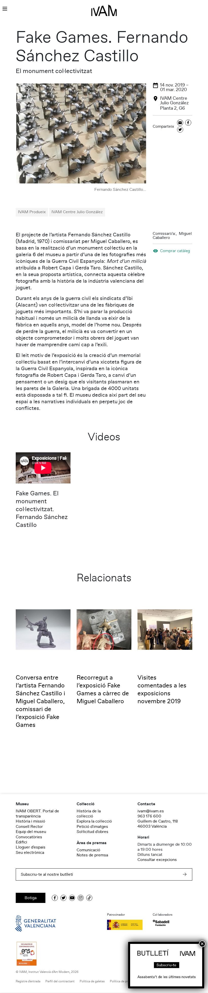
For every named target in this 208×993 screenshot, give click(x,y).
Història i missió (30, 821)
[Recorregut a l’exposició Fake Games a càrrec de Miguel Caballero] (104, 629)
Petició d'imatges (92, 826)
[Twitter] (180, 129)
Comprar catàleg (175, 250)
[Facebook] (188, 123)
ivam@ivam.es (150, 811)
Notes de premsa (92, 855)
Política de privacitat (124, 981)
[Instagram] (81, 898)
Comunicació (88, 850)
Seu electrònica (30, 852)
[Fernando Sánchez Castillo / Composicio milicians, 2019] (81, 133)
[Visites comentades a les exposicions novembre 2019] (164, 629)
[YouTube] (72, 898)
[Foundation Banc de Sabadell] (161, 923)
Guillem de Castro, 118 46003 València (157, 824)
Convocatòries (29, 837)
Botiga (31, 897)
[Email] (180, 123)
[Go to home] (28, 923)
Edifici (21, 842)
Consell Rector (29, 826)
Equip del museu (31, 831)
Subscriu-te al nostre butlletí (47, 874)
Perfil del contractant (60, 981)
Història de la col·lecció (89, 814)
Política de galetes (92, 981)
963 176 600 (149, 816)
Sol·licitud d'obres (92, 831)
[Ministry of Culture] (127, 925)
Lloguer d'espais (30, 847)
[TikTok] (89, 898)
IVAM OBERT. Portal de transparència (37, 814)
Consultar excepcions (157, 859)
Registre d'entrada (28, 981)
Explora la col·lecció (94, 821)
